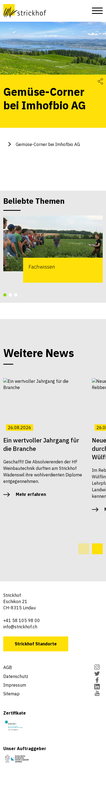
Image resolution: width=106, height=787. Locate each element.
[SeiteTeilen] (100, 81)
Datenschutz (15, 676)
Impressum (14, 685)
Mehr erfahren (31, 494)
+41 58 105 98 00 (21, 620)
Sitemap (11, 693)
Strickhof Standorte (36, 643)
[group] (53, 249)
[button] (5, 295)
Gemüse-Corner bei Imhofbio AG (48, 144)
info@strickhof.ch (20, 626)
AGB (7, 667)
